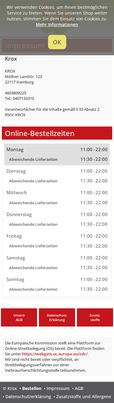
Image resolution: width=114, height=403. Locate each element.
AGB (79, 388)
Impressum (58, 388)
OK (57, 42)
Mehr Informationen (57, 24)
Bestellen (31, 388)
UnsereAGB (19, 317)
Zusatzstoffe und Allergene (83, 396)
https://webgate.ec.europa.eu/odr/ (55, 354)
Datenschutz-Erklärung (57, 317)
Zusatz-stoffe (95, 317)
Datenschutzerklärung (28, 396)
